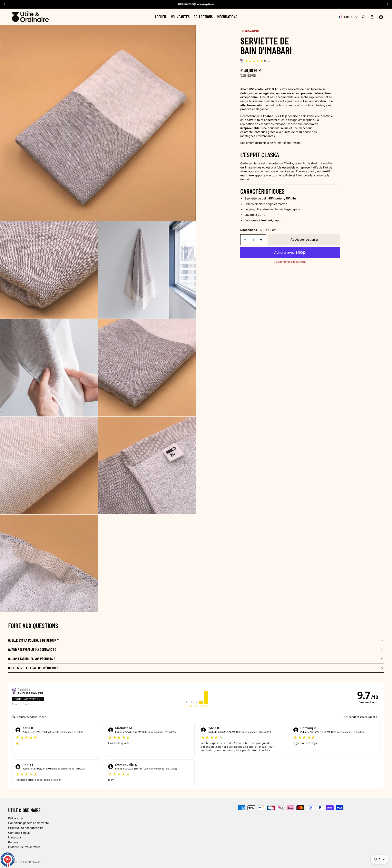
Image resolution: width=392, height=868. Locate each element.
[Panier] (380, 16)
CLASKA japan (250, 31)
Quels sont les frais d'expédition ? (33, 667)
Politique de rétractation (24, 847)
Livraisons (14, 837)
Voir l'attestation (28, 699)
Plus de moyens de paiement (290, 261)
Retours (13, 842)
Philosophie (15, 818)
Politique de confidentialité (25, 827)
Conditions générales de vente (28, 823)
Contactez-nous (19, 832)
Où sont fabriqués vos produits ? (31, 658)
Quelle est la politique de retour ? (33, 640)
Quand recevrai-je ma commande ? (32, 649)
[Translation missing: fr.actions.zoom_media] (98, 123)
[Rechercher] (363, 16)
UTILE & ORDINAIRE (29, 862)
